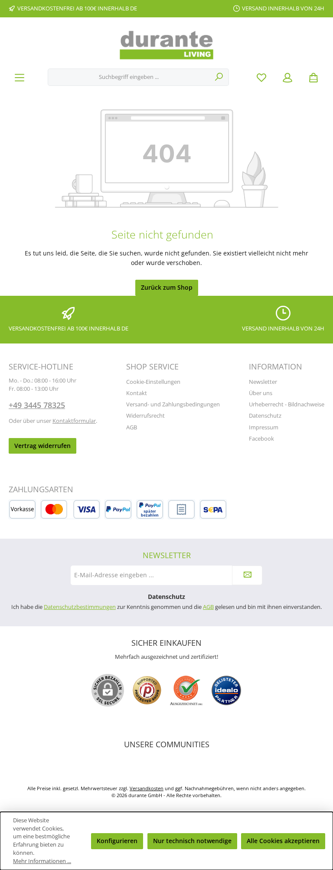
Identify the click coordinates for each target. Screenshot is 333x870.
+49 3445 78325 (37, 405)
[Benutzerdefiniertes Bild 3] (226, 690)
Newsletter (263, 382)
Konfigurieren (117, 841)
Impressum (263, 427)
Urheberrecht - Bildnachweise (286, 404)
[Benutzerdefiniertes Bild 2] (186, 690)
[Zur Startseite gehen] (166, 45)
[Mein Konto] (287, 77)
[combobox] (129, 77)
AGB (131, 427)
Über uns (260, 393)
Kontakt (136, 393)
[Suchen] (219, 77)
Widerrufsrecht (145, 415)
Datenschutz (265, 415)
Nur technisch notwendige (192, 841)
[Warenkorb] (313, 77)
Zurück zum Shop (167, 287)
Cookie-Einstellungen (153, 382)
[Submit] (247, 575)
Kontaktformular (74, 421)
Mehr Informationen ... (42, 861)
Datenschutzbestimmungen (80, 607)
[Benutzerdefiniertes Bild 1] (147, 690)
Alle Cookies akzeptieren (283, 841)
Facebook (261, 438)
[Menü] (19, 77)
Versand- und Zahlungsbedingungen (173, 404)
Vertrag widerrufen (42, 446)
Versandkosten (146, 788)
